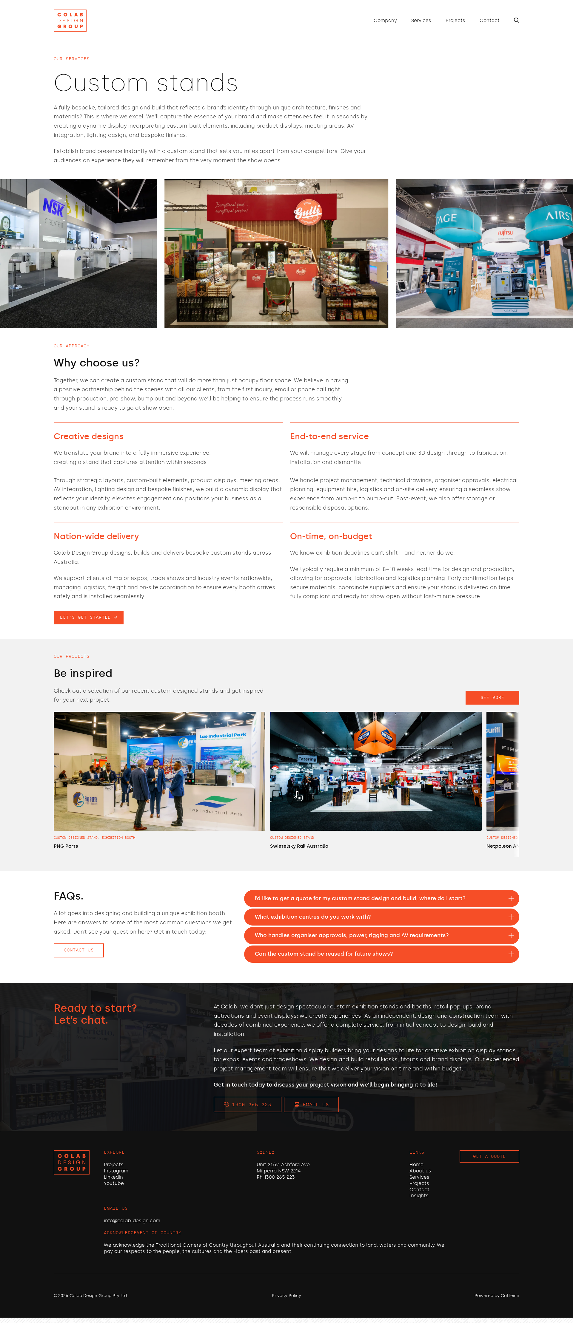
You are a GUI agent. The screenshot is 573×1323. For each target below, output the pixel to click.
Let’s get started (87, 617)
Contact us (79, 950)
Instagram (116, 1171)
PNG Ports (66, 846)
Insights (419, 1195)
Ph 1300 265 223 (276, 1177)
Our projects (72, 656)
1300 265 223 (250, 1104)
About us (420, 1171)
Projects (455, 20)
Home (416, 1164)
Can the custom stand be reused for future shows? (324, 954)
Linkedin (113, 1177)
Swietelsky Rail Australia (299, 846)
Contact (490, 20)
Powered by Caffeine (497, 1295)
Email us (314, 1104)
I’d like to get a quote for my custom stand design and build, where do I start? (360, 898)
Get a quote (489, 1156)
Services (421, 20)
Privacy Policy (286, 1295)
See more (492, 697)
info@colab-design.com (132, 1220)
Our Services (72, 58)
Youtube (114, 1183)
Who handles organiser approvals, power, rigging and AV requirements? (352, 935)
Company (385, 20)
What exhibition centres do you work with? (313, 917)
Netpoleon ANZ (504, 846)
